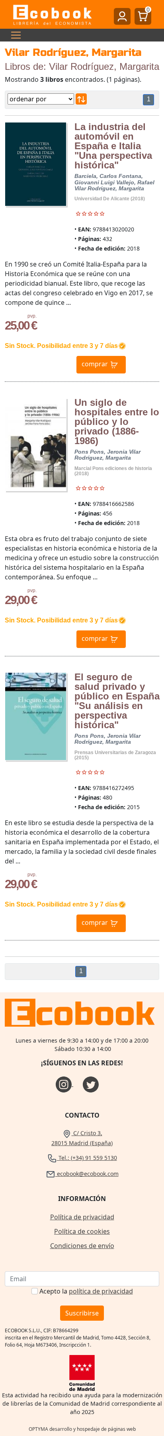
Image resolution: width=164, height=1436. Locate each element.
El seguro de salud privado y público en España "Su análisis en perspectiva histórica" (117, 701)
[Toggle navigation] (13, 35)
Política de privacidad (82, 1217)
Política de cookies (82, 1231)
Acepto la (86, 1291)
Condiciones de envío (82, 1245)
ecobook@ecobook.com (87, 1173)
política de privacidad (101, 1291)
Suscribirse (82, 1313)
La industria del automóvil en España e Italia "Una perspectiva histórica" (113, 145)
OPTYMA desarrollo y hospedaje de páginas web (82, 1429)
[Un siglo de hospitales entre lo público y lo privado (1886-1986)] (35, 445)
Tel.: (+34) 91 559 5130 (87, 1157)
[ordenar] (81, 99)
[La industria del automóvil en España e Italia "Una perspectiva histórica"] (35, 164)
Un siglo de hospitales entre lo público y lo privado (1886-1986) (116, 421)
